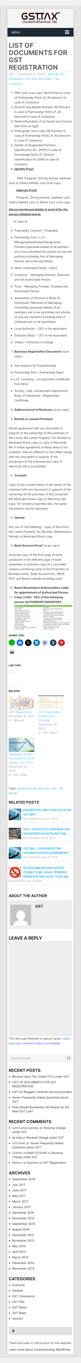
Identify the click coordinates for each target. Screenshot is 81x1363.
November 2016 (23, 1218)
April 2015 (19, 1251)
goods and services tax (33, 788)
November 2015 (23, 1240)
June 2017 (19, 1190)
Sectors (17, 1318)
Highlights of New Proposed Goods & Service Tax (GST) (21, 758)
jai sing (17, 1137)
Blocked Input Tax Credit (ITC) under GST (40, 1076)
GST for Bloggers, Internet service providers (42, 1092)
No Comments (31, 818)
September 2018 (23, 1179)
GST (11, 74)
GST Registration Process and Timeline (49, 716)
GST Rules (45, 78)
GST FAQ (31, 78)
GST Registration (20, 712)
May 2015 (19, 1246)
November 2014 (23, 1268)
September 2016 (23, 1223)
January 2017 (21, 1207)
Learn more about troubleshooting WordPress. (40, 1349)
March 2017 (20, 1201)
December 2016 (23, 1212)
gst (54, 788)
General (53, 74)
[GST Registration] (21, 702)
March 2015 (20, 1257)
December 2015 (23, 1235)
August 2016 (20, 1229)
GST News (19, 1307)
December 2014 (23, 1263)
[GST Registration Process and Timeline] (51, 702)
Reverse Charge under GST (45, 1137)
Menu (16, 32)
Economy (18, 1285)
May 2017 (19, 1196)
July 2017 (18, 1184)
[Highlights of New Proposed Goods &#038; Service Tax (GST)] (21, 745)
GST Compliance (23, 1296)
